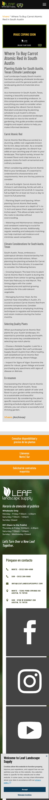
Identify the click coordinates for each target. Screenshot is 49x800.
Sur (28, 456)
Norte (22, 456)
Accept (25, 789)
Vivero (5, 16)
